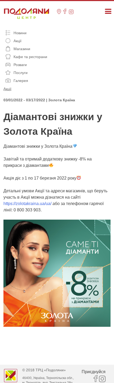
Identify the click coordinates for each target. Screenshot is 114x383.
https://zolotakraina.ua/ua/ (27, 203)
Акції (7, 89)
